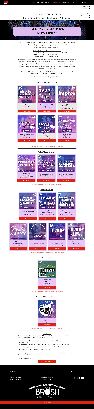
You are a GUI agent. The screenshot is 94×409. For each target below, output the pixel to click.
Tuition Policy (28, 358)
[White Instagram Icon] (85, 2)
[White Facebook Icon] (82, 2)
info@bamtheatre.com (47, 377)
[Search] (79, 2)
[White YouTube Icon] (87, 2)
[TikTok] (90, 2)
